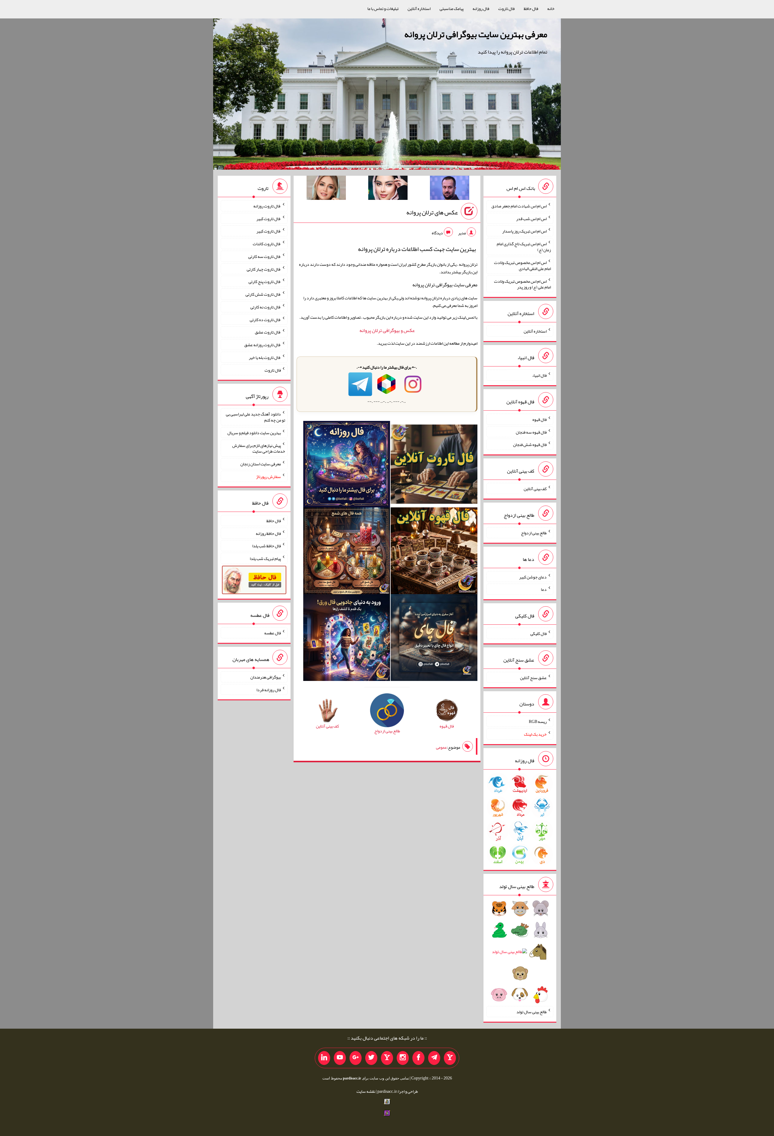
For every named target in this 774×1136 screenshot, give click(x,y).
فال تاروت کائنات (267, 243)
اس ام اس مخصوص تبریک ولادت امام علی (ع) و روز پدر (522, 284)
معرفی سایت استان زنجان (260, 464)
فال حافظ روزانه (268, 533)
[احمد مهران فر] (449, 189)
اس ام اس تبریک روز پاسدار (524, 231)
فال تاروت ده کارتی (265, 319)
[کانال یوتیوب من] (340, 1058)
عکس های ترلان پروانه (432, 212)
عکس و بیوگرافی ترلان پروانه (387, 330)
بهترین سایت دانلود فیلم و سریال (254, 432)
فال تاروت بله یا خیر (265, 357)
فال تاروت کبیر (268, 218)
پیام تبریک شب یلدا (265, 558)
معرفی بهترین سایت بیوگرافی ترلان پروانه (475, 34)
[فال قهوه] (434, 552)
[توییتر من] (371, 1058)
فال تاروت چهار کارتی (264, 269)
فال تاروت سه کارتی (264, 256)
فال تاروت (506, 8)
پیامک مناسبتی (451, 8)
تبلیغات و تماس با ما (382, 8)
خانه (550, 8)
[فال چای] (434, 639)
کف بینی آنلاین (535, 488)
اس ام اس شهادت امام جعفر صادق (519, 206)
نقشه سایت (365, 1091)
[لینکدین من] (324, 1058)
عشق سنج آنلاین (533, 677)
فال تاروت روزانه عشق (262, 344)
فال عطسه (272, 633)
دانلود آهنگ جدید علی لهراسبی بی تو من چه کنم (255, 417)
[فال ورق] (346, 639)
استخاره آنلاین (419, 8)
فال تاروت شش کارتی (263, 294)
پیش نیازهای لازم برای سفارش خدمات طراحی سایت (258, 448)
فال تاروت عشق (268, 332)
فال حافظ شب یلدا (266, 546)
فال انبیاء (539, 375)
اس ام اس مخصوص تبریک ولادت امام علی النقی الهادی (522, 265)
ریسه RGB (538, 721)
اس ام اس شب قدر (531, 218)
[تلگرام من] (434, 1058)
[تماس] (387, 1058)
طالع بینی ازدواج (534, 533)
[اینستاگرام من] (403, 1058)
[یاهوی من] (450, 1058)
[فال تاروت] (434, 465)
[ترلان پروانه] (388, 189)
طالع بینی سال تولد (531, 1011)
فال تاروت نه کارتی (265, 307)
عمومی (441, 747)
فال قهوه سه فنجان (531, 432)
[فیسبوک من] (418, 1058)
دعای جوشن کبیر (533, 576)
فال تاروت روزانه (267, 206)
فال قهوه (539, 419)
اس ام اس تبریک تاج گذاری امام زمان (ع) (524, 246)
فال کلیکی (538, 633)
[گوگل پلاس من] (356, 1058)
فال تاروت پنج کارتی (265, 281)
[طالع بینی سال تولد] (520, 953)
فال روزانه (481, 8)
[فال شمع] (346, 552)
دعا (544, 589)
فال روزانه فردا (268, 689)
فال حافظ (531, 8)
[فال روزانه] (346, 465)
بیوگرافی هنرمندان (265, 677)
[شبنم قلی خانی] (326, 189)
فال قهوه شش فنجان (530, 444)
